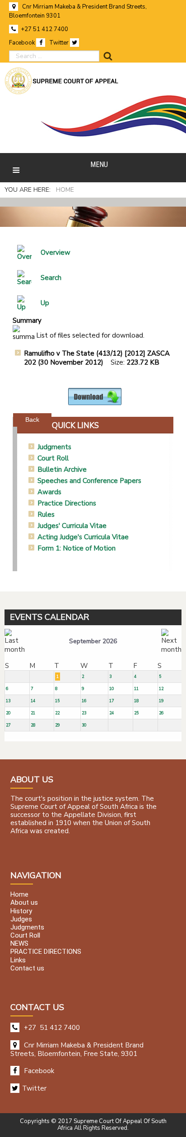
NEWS (19, 944)
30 (84, 725)
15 (57, 701)
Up (45, 302)
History (21, 911)
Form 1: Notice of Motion (76, 548)
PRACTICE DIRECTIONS (45, 952)
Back (32, 419)
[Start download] (95, 396)
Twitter (59, 43)
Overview (55, 252)
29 (57, 725)
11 (136, 688)
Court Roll (53, 458)
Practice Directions (66, 503)
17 (111, 701)
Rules (46, 514)
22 (57, 713)
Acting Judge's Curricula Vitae (83, 536)
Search (51, 277)
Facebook (22, 43)
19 (161, 701)
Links (18, 960)
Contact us (27, 968)
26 (161, 713)
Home (19, 895)
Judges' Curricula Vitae (72, 525)
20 (8, 713)
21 (33, 713)
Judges (21, 919)
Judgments (54, 446)
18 (136, 701)
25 (136, 713)
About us (24, 903)
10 (111, 688)
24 (111, 713)
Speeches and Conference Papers (89, 480)
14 (33, 701)
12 (161, 688)
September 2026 (93, 641)
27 (8, 725)
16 (84, 701)
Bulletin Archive (62, 469)
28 (33, 725)
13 (8, 701)
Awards (49, 491)
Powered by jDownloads (114, 412)
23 (84, 713)
